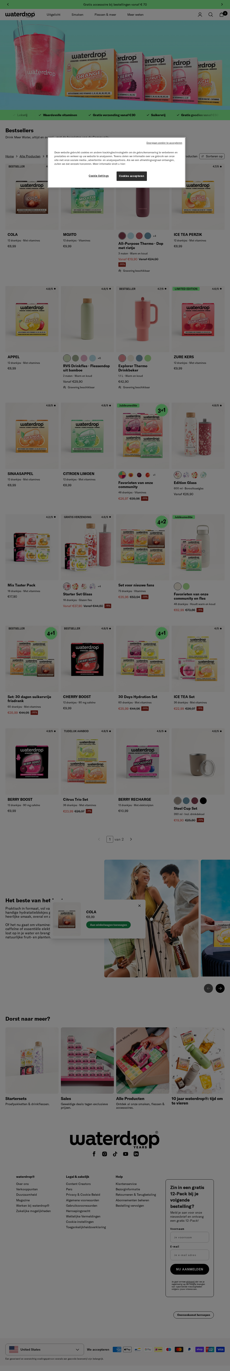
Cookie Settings (99, 175)
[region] (117, 162)
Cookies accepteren (131, 176)
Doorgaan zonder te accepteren (164, 142)
